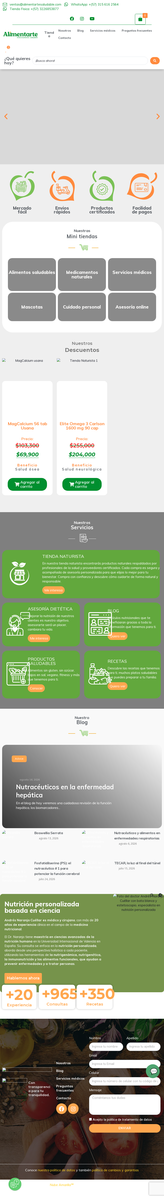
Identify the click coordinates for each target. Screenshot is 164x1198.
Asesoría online (132, 307)
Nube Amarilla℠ (62, 1185)
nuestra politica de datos (56, 1170)
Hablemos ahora (23, 978)
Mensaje (95, 1090)
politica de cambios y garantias (115, 1170)
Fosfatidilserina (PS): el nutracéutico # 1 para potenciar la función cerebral (57, 868)
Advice (19, 758)
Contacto (63, 1098)
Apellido (132, 1038)
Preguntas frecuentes (65, 1088)
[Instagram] (82, 18)
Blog (59, 1071)
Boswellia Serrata (48, 833)
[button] (6, 116)
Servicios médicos (70, 1078)
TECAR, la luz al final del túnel (137, 863)
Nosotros (63, 1063)
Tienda (49, 34)
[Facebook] (72, 18)
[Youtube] (92, 18)
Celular (94, 1073)
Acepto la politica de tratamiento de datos (122, 1120)
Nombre (95, 1038)
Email (93, 1055)
